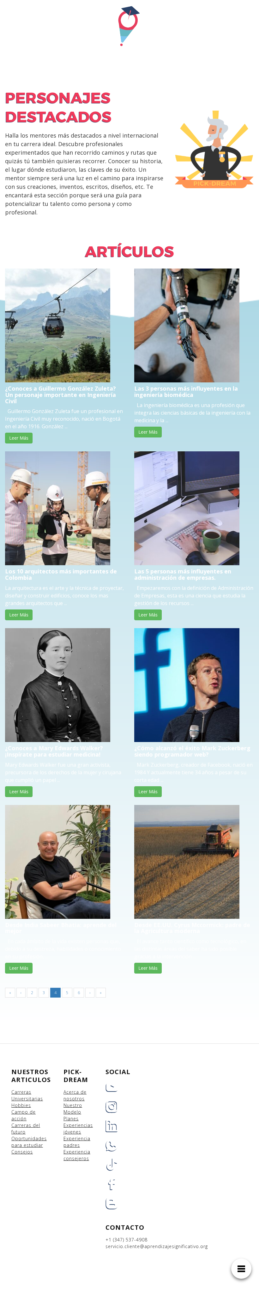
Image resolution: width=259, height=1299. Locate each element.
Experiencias (78, 1125)
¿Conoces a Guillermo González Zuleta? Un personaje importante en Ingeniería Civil (60, 395)
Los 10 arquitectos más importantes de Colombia (61, 574)
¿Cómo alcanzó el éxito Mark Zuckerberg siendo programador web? (192, 751)
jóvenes (72, 1132)
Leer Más (18, 438)
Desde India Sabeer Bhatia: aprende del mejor (61, 928)
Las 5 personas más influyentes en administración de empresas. (182, 574)
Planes (71, 1119)
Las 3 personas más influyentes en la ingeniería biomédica (186, 392)
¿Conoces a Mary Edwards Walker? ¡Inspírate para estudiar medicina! (54, 751)
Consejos (22, 1152)
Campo (19, 1112)
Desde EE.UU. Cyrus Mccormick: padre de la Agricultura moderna (192, 928)
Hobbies (21, 1105)
